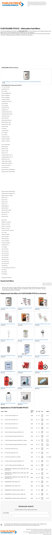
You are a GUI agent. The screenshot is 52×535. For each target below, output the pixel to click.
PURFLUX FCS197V (6, 224)
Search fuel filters (47, 284)
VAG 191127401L (5, 257)
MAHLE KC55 (4, 199)
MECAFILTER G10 (5, 212)
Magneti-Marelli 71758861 (7, 195)
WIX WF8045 (4, 274)
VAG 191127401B (5, 253)
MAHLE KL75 (4, 203)
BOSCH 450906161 (6, 95)
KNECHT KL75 (5, 152)
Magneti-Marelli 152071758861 (8, 171)
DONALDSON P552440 (6, 120)
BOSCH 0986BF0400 (6, 93)
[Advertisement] (26, 17)
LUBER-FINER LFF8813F (7, 163)
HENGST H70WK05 (6, 138)
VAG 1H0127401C (5, 259)
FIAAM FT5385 (5, 126)
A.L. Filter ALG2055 (6, 87)
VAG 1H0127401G (5, 261)
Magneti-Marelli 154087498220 (8, 191)
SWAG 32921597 (5, 236)
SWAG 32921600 (5, 238)
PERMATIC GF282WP (6, 222)
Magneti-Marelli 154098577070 (8, 193)
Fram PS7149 (4, 134)
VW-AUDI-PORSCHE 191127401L (8, 267)
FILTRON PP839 (5, 130)
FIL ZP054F (4, 128)
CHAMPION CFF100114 (6, 101)
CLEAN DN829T (5, 105)
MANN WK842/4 (5, 206)
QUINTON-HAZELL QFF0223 (8, 230)
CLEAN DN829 (5, 103)
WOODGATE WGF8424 (7, 277)
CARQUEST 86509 (5, 99)
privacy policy (49, 534)
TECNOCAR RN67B (6, 242)
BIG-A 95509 (4, 91)
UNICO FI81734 (5, 249)
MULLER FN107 (5, 216)
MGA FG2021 (4, 214)
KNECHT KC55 (5, 148)
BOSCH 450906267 (6, 97)
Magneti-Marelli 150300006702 (8, 169)
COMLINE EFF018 (5, 107)
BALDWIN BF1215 (5, 89)
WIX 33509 (4, 269)
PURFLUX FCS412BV (6, 226)
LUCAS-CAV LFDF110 (6, 165)
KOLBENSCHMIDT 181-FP (7, 155)
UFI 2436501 (4, 247)
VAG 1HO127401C (5, 263)
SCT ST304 (4, 232)
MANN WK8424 (5, 208)
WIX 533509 (4, 271)
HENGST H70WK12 (6, 141)
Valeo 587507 (4, 265)
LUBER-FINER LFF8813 (6, 161)
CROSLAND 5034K (6, 116)
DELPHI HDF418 (5, 118)
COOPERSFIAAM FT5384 (7, 114)
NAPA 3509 (4, 220)
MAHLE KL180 (4, 201)
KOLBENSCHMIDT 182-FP (7, 157)
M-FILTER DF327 (5, 167)
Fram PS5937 (4, 132)
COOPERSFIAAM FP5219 (7, 111)
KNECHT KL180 (5, 150)
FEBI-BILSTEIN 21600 (6, 124)
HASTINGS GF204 (5, 136)
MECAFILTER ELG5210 (6, 210)
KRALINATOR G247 (6, 159)
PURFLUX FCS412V (6, 228)
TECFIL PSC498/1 (5, 240)
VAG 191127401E (5, 255)
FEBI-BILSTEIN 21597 (6, 122)
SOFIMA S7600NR (5, 234)
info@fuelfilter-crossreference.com (45, 533)
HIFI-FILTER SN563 (6, 144)
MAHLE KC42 (4, 197)
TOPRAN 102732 (5, 244)
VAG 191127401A (5, 251)
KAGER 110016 (5, 146)
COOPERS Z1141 (5, 109)
